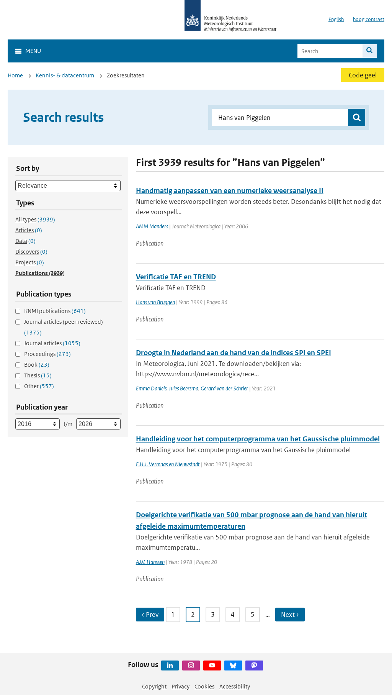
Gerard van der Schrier (224, 388)
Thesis (38, 375)
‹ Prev (150, 614)
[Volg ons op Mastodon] (254, 665)
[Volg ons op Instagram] (191, 665)
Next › (290, 614)
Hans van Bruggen (155, 302)
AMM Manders (152, 226)
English (336, 19)
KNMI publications (55, 311)
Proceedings (47, 353)
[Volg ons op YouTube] (212, 665)
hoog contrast (368, 19)
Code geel (363, 75)
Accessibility (234, 686)
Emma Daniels (151, 388)
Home (15, 75)
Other (39, 386)
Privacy (180, 686)
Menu (33, 50)
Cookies (204, 686)
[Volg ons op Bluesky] (233, 665)
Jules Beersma (183, 388)
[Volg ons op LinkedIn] (170, 665)
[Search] (370, 51)
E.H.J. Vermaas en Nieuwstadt (168, 464)
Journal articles (52, 343)
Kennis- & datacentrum (65, 75)
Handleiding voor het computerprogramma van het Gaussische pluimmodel (258, 438)
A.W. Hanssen (150, 562)
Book (36, 364)
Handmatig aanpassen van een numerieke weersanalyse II (229, 190)
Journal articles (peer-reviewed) (63, 327)
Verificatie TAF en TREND (176, 276)
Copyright (154, 686)
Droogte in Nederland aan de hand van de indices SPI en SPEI (233, 352)
